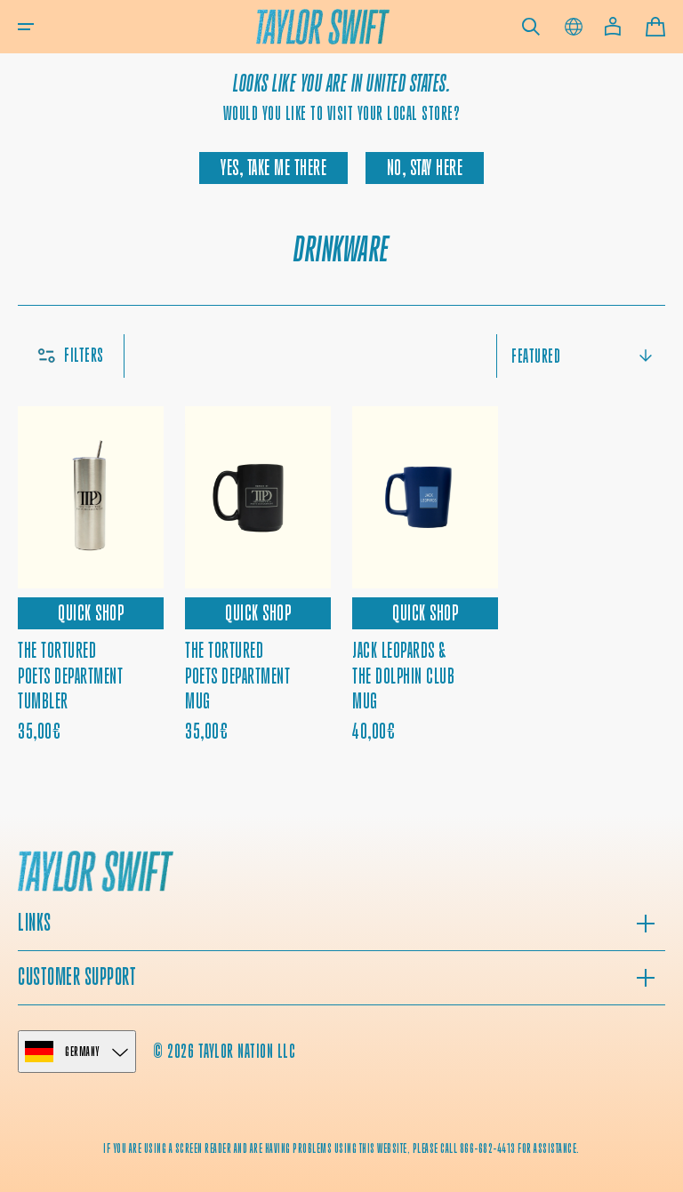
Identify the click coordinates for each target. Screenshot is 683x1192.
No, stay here (425, 168)
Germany (82, 1051)
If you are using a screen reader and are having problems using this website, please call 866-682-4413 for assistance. (341, 1148)
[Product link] (425, 575)
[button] (25, 26)
